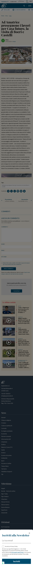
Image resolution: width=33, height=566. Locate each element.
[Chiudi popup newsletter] (29, 533)
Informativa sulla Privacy (17, 552)
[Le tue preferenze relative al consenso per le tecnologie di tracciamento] (2, 563)
